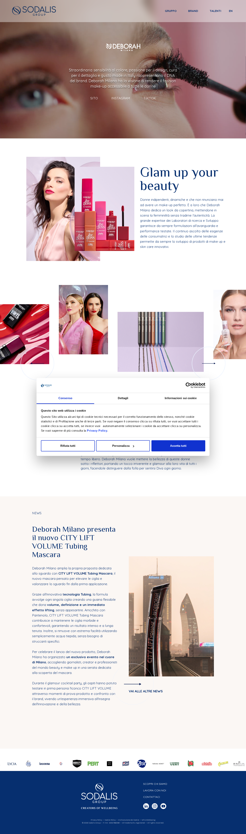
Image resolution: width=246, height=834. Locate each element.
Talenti (215, 11)
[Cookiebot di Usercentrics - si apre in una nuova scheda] (188, 385)
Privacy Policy (97, 430)
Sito (94, 98)
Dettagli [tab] (123, 398)
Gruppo (171, 11)
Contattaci (151, 797)
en (231, 11)
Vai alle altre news (146, 691)
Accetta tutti (178, 445)
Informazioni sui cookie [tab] (180, 398)
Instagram (120, 98)
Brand (193, 11)
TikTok (150, 98)
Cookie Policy (110, 820)
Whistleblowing (148, 820)
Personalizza (121, 445)
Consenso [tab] (65, 398)
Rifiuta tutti (67, 445)
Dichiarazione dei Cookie (128, 820)
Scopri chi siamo (155, 784)
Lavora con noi (154, 790)
